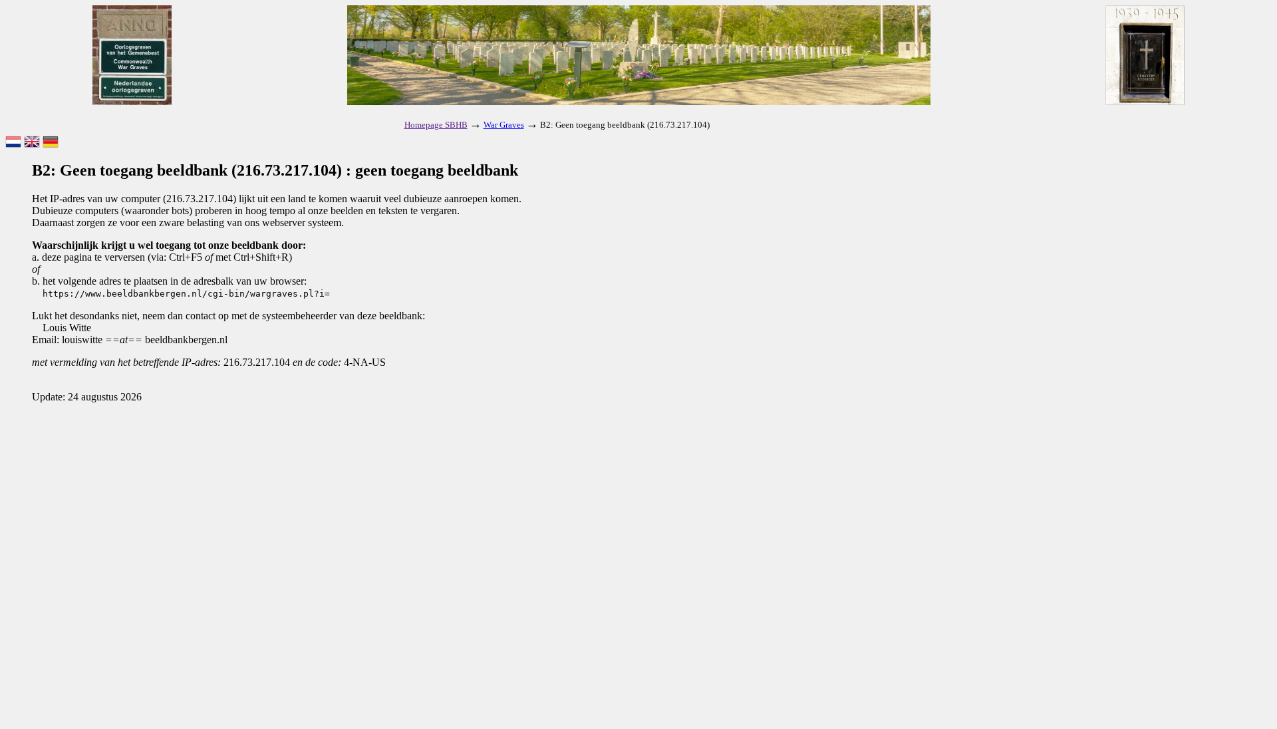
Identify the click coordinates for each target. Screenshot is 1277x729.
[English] (32, 143)
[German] (51, 143)
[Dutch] (13, 143)
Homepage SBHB (436, 125)
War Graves (504, 125)
